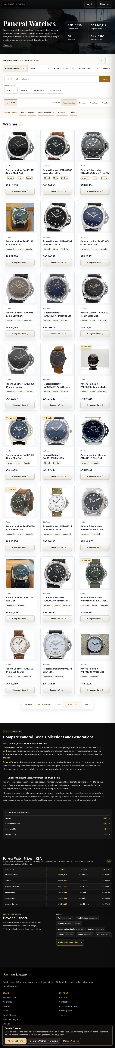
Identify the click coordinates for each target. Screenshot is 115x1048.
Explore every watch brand (69, 942)
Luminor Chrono (11, 904)
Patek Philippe (9, 1015)
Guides (6, 1006)
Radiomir (7, 754)
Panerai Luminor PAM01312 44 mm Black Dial (20, 172)
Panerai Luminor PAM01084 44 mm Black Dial (57, 243)
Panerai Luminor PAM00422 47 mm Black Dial (94, 314)
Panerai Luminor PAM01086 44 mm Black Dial (57, 172)
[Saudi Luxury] (14, 4)
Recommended (69, 103)
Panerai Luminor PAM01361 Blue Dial (20, 599)
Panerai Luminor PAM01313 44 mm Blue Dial (20, 243)
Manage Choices (71, 1041)
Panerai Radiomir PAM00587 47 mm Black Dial (92, 385)
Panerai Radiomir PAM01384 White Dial (92, 670)
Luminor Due (55, 834)
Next (86, 704)
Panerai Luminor (15, 747)
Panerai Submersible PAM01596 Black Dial (91, 528)
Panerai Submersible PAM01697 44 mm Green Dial (93, 599)
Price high (94, 103)
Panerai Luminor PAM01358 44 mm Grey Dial (20, 385)
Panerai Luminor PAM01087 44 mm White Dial (20, 670)
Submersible (55, 829)
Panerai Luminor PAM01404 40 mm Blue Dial (94, 243)
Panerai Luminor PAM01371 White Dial (57, 670)
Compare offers (19, 191)
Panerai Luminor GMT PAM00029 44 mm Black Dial (55, 599)
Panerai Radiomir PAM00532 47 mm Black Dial (55, 385)
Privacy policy (58, 1034)
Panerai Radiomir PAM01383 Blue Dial (53, 456)
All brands (7, 1001)
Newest (82, 103)
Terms (62, 1015)
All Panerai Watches (13, 875)
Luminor (55, 818)
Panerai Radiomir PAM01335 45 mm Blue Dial (57, 314)
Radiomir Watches (55, 823)
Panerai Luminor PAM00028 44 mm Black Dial (20, 528)
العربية (90, 4)
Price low (105, 103)
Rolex (5, 1010)
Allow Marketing (15, 1041)
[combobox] (54, 79)
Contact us (64, 1001)
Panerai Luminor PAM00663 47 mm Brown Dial (20, 314)
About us (63, 997)
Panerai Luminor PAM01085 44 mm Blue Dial (20, 456)
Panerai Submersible (13, 762)
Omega (6, 1023)
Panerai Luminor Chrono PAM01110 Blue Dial (93, 456)
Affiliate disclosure (68, 1006)
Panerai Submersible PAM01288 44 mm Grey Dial (94, 172)
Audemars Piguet (11, 1019)
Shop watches (9, 997)
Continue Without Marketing (44, 1041)
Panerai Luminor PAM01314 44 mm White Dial (57, 528)
